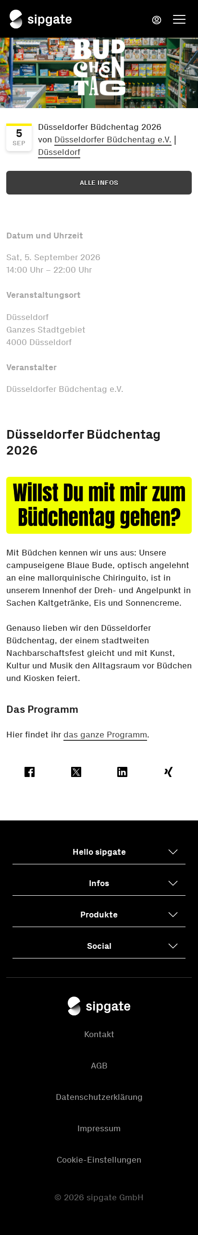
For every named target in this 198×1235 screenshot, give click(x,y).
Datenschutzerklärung (99, 1097)
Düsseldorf (59, 152)
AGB (99, 1065)
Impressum (99, 1128)
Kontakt (99, 1034)
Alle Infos (99, 183)
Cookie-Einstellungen (99, 1159)
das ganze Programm (105, 734)
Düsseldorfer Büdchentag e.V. (113, 139)
